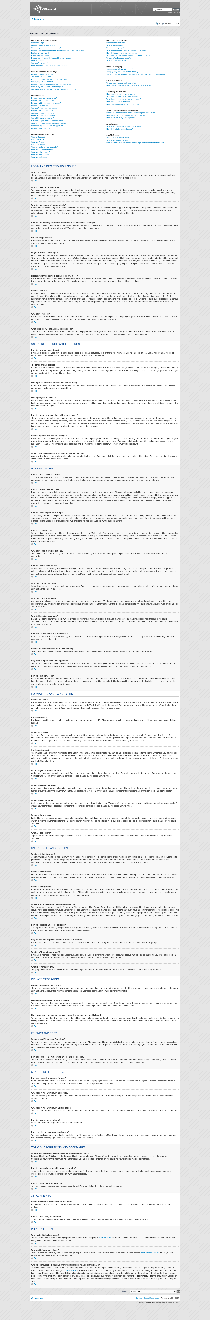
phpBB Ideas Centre (150, 1253)
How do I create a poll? (40, 105)
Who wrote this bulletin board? (118, 138)
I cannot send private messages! (119, 69)
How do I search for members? (118, 102)
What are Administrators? (116, 43)
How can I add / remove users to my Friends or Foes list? (129, 85)
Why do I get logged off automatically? (46, 48)
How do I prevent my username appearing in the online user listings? (58, 50)
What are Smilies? (38, 142)
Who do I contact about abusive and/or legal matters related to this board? (135, 143)
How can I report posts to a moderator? (47, 121)
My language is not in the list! (42, 82)
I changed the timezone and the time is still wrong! (51, 79)
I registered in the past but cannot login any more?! (51, 58)
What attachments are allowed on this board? (124, 126)
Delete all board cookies (151, 1298)
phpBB (150, 1303)
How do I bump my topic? (41, 128)
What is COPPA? (38, 60)
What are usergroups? (115, 48)
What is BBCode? (38, 137)
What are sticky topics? (40, 152)
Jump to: (125, 1291)
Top (35, 181)
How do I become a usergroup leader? (121, 53)
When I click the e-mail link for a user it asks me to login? (53, 89)
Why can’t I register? (39, 63)
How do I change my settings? (43, 74)
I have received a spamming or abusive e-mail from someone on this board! (136, 74)
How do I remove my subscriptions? (120, 118)
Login (177, 23)
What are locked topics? (40, 155)
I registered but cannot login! (42, 55)
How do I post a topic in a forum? (44, 98)
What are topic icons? (39, 157)
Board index (39, 19)
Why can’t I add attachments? (43, 116)
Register (168, 23)
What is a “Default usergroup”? (118, 58)
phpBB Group (105, 1238)
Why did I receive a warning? (42, 118)
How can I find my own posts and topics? (122, 104)
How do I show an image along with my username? (51, 84)
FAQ (159, 23)
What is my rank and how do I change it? (47, 87)
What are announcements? (42, 150)
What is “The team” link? (116, 60)
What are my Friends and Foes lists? (121, 83)
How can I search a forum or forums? (121, 94)
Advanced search (174, 12)
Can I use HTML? (38, 139)
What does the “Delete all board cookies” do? (49, 66)
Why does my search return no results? (122, 96)
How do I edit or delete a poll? (42, 111)
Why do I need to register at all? (43, 45)
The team (139, 1298)
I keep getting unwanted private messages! (123, 72)
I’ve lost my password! (40, 53)
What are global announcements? (44, 147)
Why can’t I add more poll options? (44, 108)
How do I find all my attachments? (119, 129)
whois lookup (71, 1270)
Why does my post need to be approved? (47, 126)
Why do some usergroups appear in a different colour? (128, 55)
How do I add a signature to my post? (46, 103)
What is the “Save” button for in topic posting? (49, 123)
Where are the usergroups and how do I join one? (126, 50)
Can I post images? (39, 144)
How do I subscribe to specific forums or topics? (125, 115)
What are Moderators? (115, 45)
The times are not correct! (41, 77)
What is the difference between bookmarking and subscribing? (131, 113)
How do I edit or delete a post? (43, 101)
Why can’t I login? (38, 43)
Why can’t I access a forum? (42, 113)
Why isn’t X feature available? (118, 140)
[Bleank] (44, 9)
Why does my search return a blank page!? (123, 99)
